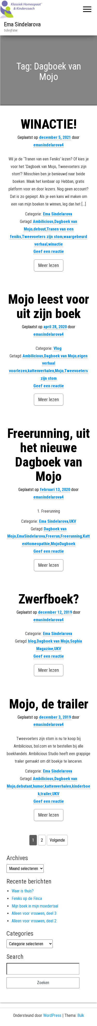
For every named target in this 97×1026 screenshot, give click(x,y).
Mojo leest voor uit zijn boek (48, 306)
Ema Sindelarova (22, 24)
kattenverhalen (41, 370)
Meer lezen (48, 265)
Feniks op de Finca (27, 898)
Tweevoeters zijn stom (42, 236)
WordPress (52, 1015)
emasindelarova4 (48, 144)
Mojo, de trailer (48, 704)
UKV (72, 521)
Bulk (80, 1015)
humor (38, 786)
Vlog (58, 348)
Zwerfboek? (48, 599)
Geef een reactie (48, 251)
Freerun (53, 536)
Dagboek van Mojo (60, 355)
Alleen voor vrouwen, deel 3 (34, 913)
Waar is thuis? (23, 890)
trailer (46, 793)
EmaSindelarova (31, 536)
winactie (55, 244)
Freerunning (71, 536)
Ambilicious (43, 221)
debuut (39, 229)
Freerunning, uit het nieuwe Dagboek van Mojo (48, 455)
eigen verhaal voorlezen (48, 363)
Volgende (57, 840)
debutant (24, 786)
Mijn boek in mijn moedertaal (35, 906)
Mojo (59, 370)
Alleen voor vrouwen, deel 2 (34, 920)
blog (32, 641)
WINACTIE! (49, 124)
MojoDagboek (63, 543)
